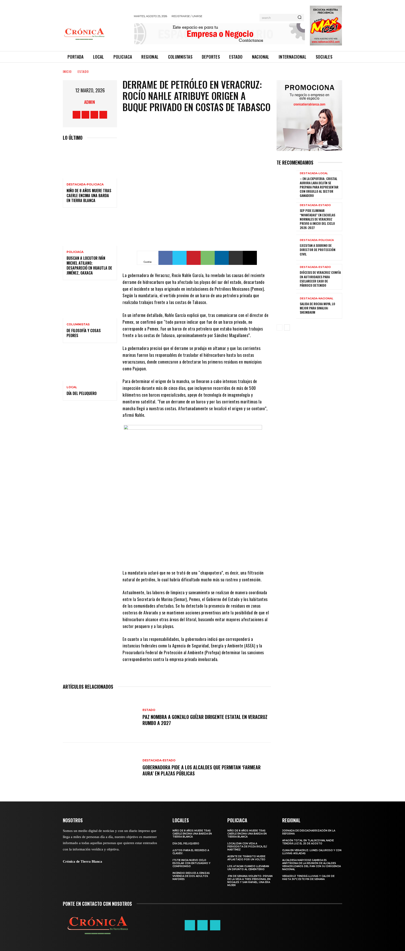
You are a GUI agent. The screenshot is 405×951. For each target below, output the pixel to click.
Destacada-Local (314, 173)
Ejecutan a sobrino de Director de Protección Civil (317, 249)
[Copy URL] (250, 258)
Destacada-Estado (159, 760)
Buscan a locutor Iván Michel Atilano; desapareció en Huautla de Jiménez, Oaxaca (89, 265)
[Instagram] (85, 115)
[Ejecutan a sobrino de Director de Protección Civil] (286, 247)
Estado (83, 71)
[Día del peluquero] (90, 365)
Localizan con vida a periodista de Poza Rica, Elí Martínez (247, 846)
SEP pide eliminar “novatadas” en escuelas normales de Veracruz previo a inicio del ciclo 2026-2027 (317, 219)
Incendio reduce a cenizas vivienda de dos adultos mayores (191, 876)
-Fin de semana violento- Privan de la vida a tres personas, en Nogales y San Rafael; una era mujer (250, 881)
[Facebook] (76, 115)
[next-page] (287, 327)
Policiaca (75, 252)
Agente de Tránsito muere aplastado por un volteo (246, 858)
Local (72, 387)
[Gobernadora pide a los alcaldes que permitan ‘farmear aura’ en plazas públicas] (100, 767)
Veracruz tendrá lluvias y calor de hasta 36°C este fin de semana (308, 878)
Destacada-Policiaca (85, 184)
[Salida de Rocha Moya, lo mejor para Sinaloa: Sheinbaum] (286, 306)
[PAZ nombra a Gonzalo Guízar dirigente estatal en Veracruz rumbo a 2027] (100, 717)
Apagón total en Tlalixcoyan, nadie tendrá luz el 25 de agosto (308, 842)
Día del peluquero (82, 393)
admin (89, 102)
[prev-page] (279, 327)
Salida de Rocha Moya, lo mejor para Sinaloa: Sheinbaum (317, 308)
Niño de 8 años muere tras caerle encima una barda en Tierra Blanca (89, 195)
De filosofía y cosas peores (84, 333)
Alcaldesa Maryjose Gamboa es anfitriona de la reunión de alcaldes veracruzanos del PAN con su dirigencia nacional (311, 865)
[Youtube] (103, 115)
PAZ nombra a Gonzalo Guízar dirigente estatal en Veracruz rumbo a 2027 (204, 719)
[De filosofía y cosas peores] (90, 302)
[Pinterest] (194, 258)
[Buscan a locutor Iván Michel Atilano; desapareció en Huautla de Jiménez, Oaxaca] (90, 229)
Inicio (67, 71)
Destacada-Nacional (316, 298)
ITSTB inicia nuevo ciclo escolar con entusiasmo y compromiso (191, 863)
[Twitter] (94, 115)
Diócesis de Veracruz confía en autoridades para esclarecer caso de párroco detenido (320, 279)
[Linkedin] (222, 258)
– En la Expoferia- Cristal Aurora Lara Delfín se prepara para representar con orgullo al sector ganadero (319, 187)
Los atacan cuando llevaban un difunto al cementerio (248, 868)
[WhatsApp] (208, 258)
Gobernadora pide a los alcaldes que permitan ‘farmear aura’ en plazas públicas (201, 770)
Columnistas (78, 324)
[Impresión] (236, 258)
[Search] (299, 17)
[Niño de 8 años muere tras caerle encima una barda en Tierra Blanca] (90, 162)
